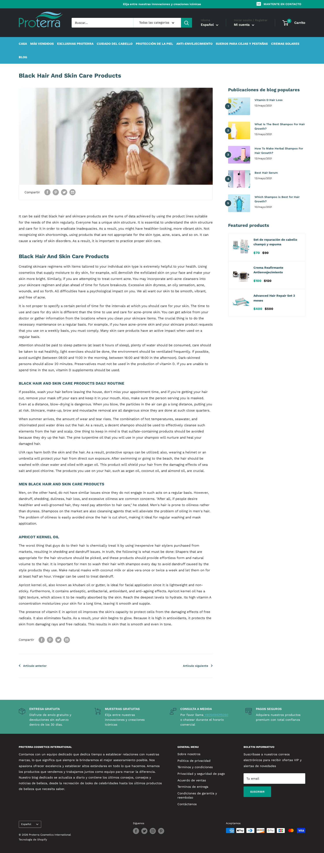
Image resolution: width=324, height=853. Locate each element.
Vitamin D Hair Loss (269, 100)
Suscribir (257, 791)
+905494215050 (215, 715)
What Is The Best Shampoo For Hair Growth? (280, 126)
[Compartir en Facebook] (47, 192)
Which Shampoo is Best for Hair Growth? (277, 199)
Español (26, 824)
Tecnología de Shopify (33, 839)
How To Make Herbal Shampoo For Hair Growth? (279, 151)
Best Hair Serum (266, 172)
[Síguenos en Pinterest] (161, 831)
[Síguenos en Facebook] (136, 831)
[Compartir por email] (72, 192)
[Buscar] (186, 23)
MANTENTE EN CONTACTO (282, 4)
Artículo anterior (35, 665)
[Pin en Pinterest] (56, 192)
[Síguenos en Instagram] (153, 831)
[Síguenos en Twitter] (144, 831)
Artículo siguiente (195, 665)
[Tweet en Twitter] (64, 192)
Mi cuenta (242, 25)
